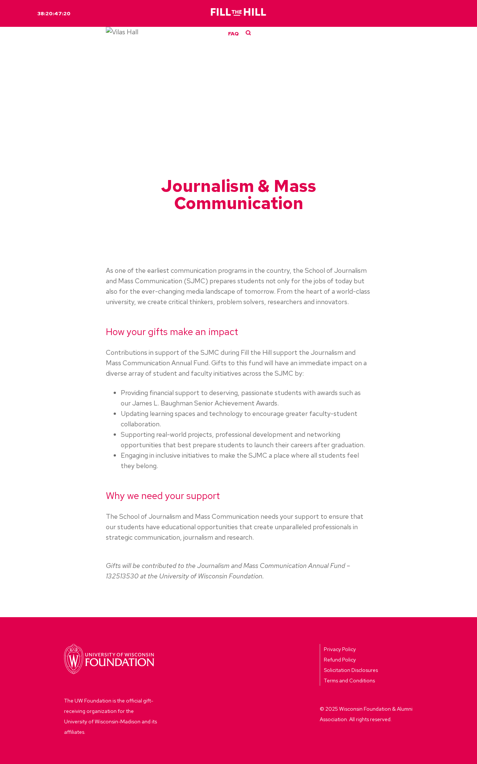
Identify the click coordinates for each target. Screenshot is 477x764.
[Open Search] (248, 32)
